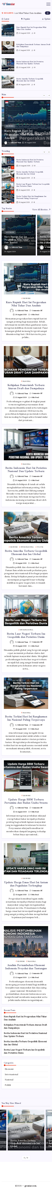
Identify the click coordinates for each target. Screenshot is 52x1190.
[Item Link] (8, 30)
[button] (47, 13)
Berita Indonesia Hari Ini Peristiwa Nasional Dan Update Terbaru (29, 63)
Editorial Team (16, 143)
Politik (8, 1085)
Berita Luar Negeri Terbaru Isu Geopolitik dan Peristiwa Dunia (26, 635)
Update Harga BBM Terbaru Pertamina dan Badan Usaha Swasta (26, 801)
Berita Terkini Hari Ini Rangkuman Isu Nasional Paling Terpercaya (31, 197)
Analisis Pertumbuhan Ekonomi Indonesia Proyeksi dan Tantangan (26, 966)
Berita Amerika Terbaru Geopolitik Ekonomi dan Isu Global (29, 80)
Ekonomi (9, 1069)
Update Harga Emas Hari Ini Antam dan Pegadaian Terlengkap (26, 884)
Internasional (11, 1074)
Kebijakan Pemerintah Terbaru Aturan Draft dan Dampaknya (33, 45)
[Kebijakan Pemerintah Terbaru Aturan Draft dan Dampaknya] (26, 123)
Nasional (9, 1079)
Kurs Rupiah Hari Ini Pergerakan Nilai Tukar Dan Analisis (31, 28)
